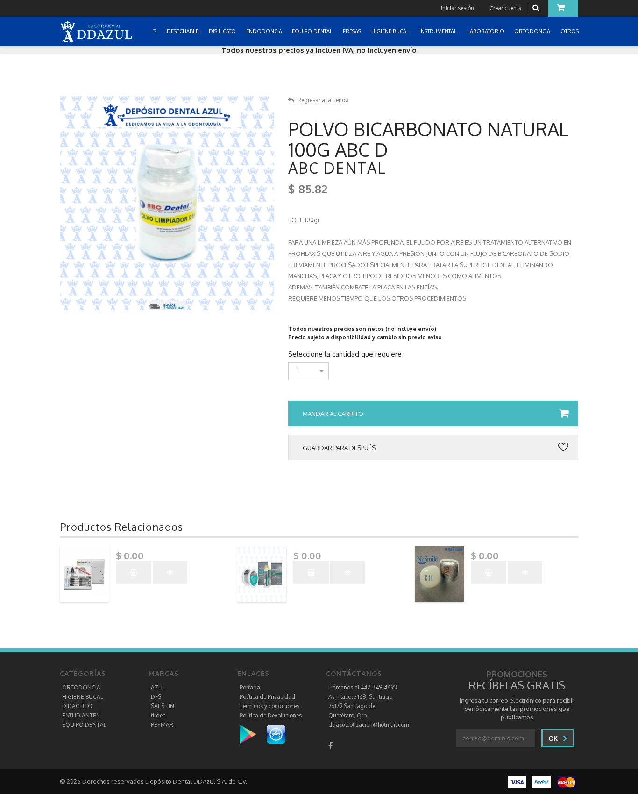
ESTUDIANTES (80, 715)
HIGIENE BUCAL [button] (391, 31)
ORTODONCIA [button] (533, 31)
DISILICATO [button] (223, 31)
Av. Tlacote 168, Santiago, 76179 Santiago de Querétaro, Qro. (361, 706)
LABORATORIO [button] (486, 31)
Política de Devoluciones (271, 715)
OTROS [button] (570, 31)
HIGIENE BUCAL (82, 696)
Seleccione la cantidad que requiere (345, 354)
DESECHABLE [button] (183, 31)
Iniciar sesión (457, 8)
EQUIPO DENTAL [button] (313, 31)
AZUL (158, 687)
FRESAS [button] (352, 31)
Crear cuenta (505, 8)
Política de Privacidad (267, 696)
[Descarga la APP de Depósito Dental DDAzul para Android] (252, 734)
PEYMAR (162, 724)
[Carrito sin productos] (563, 8)
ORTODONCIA (81, 687)
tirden (158, 715)
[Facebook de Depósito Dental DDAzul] (330, 746)
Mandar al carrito (333, 413)
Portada (250, 687)
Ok (554, 738)
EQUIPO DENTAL (84, 724)
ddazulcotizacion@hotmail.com (368, 724)
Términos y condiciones (269, 706)
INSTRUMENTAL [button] (438, 31)
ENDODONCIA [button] (265, 31)
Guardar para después (339, 447)
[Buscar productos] (537, 8)
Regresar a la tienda (323, 100)
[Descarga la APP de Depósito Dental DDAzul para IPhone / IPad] (276, 734)
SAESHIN (162, 706)
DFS (156, 696)
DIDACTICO (77, 706)
